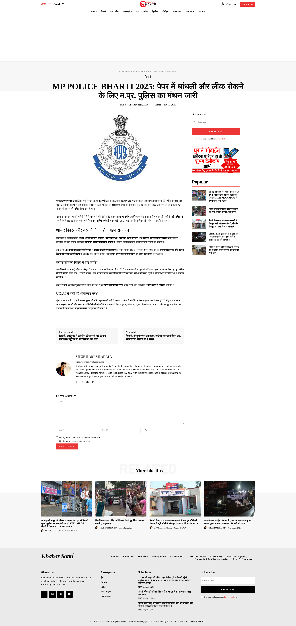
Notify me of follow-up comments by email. (80, 437)
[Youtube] (69, 594)
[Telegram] (140, 191)
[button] (60, 4)
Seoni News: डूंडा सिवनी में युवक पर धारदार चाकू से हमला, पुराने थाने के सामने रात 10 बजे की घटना (223, 237)
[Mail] (87, 381)
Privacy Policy (221, 139)
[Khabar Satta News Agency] (148, 4)
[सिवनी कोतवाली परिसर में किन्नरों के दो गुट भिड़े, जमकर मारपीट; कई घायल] (199, 211)
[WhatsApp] (133, 191)
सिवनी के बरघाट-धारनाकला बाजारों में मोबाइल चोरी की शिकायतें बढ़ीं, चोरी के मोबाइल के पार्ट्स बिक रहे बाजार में (223, 223)
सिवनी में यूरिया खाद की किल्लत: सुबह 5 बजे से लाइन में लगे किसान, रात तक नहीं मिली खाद (224, 250)
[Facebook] (112, 191)
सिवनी (128, 71)
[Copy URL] (147, 191)
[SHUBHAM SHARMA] (63, 369)
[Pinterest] (126, 191)
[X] (119, 191)
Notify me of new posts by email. (75, 441)
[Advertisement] (148, 38)
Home (121, 71)
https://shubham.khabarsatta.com (90, 362)
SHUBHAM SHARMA (136, 104)
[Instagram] (82, 381)
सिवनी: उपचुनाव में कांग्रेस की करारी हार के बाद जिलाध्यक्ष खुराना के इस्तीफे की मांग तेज (82, 337)
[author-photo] (43, 530)
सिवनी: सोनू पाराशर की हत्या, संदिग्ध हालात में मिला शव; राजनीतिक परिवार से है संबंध (153, 337)
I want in (214, 131)
